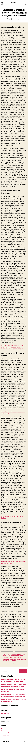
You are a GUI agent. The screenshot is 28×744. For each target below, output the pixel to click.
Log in (3, 729)
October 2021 (5, 713)
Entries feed (4, 731)
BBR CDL (14, 3)
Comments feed (6, 733)
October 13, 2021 (17, 19)
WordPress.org (5, 735)
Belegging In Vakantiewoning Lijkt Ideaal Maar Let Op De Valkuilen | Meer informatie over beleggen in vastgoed (13, 347)
